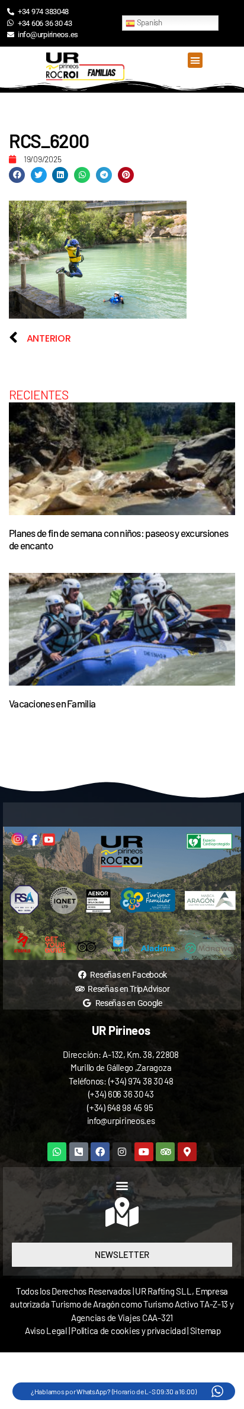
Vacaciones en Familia (52, 703)
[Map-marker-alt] (187, 1151)
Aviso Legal (46, 1330)
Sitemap (205, 1330)
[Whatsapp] (56, 1151)
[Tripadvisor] (165, 1151)
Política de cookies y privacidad (129, 1330)
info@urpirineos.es (121, 1120)
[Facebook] (100, 1151)
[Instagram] (122, 1151)
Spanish (148, 22)
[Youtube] (143, 1151)
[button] (195, 60)
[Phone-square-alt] (78, 1151)
